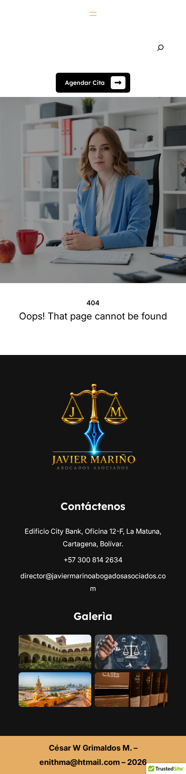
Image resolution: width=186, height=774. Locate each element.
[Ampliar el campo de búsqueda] (160, 48)
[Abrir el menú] (93, 14)
